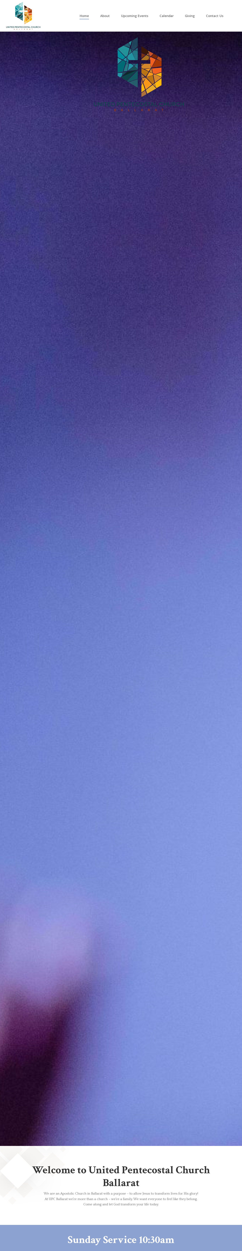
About (105, 16)
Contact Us (214, 16)
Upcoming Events (134, 16)
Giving (190, 16)
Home (84, 16)
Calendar (167, 16)
